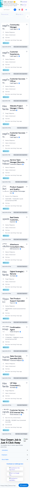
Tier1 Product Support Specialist (17, 299)
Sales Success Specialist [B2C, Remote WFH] (16, 358)
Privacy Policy (4, 485)
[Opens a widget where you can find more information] (23, 485)
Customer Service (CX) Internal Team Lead (17, 412)
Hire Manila (13, 110)
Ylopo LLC (12, 303)
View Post (9, 40)
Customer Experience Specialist (14, 54)
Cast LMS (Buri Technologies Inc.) (17, 192)
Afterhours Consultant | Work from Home (17, 246)
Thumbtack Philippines (16, 164)
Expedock (12, 222)
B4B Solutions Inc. (14, 249)
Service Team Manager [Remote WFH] (17, 162)
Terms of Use (12, 485)
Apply (20, 40)
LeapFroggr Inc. (14, 29)
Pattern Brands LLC (15, 414)
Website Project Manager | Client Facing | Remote (16, 108)
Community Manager (14, 26)
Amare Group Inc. (14, 331)
